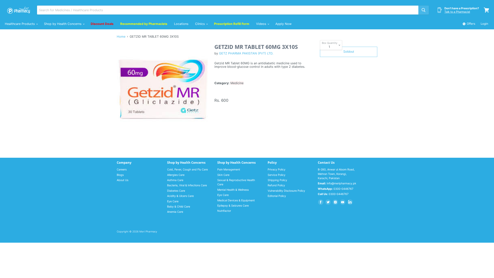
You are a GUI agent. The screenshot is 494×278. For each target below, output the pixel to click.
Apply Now (283, 24)
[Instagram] (335, 202)
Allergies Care (175, 174)
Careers (122, 169)
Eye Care (172, 201)
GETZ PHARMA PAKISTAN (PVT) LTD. (246, 53)
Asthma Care (175, 180)
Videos (261, 24)
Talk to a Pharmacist (457, 11)
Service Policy (276, 174)
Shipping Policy (277, 180)
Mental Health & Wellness (233, 189)
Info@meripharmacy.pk (337, 183)
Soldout (348, 51)
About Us (122, 180)
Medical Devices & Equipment (236, 200)
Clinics (200, 24)
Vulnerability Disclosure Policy (286, 190)
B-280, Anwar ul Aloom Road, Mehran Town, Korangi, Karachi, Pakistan (336, 174)
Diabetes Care (176, 190)
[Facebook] (320, 202)
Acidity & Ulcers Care (180, 195)
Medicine (237, 83)
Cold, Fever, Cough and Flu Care (187, 169)
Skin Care (223, 174)
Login (484, 23)
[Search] (423, 10)
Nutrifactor (224, 210)
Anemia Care (175, 211)
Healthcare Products (20, 24)
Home (121, 36)
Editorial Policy (277, 195)
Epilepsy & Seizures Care (233, 205)
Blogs (120, 174)
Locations (181, 24)
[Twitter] (328, 202)
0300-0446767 (335, 188)
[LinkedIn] (350, 202)
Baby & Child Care (178, 206)
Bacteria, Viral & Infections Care (187, 185)
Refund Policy (276, 185)
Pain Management (228, 169)
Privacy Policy (276, 169)
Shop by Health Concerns (63, 24)
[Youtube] (342, 202)
